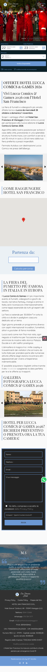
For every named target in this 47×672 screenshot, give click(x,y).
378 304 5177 (28, 616)
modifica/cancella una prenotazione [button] (26, 69)
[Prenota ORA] (42, 5)
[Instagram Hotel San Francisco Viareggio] (20, 663)
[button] (12, 47)
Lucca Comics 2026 (36, 38)
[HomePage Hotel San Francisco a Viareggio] (16, 5)
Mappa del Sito (36, 600)
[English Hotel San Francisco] (44, 338)
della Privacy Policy (24, 509)
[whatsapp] (44, 479)
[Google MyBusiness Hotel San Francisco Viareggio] (26, 663)
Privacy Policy (10, 600)
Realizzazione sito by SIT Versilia (23, 659)
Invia (23, 522)
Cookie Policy (23, 600)
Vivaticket (12, 368)
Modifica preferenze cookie (23, 644)
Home (23, 38)
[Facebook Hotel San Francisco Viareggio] (23, 663)
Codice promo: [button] (8, 69)
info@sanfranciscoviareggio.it (26, 621)
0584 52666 (27, 612)
